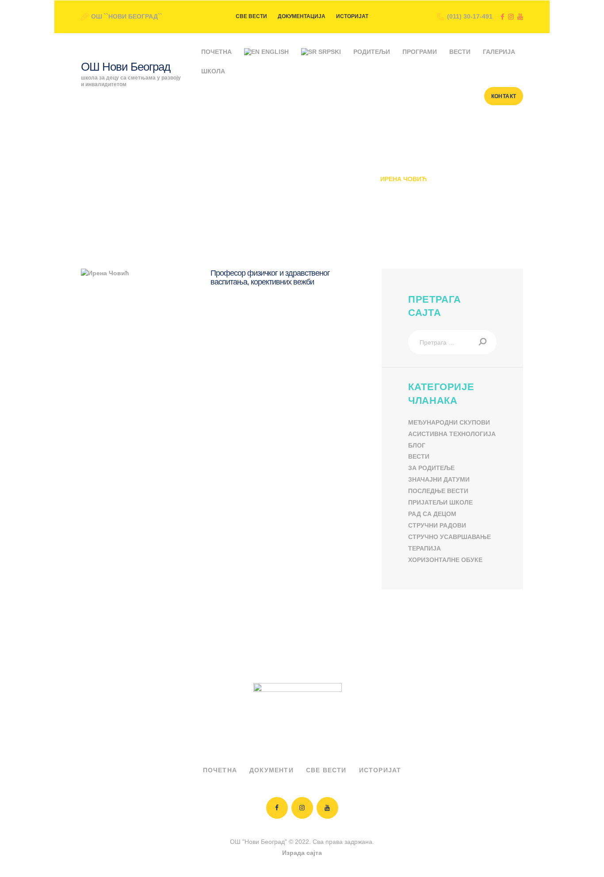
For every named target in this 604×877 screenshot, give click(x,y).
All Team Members (251, 178)
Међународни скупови (449, 422)
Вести (418, 456)
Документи (271, 770)
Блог (416, 445)
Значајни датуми (439, 479)
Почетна (192, 178)
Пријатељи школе (440, 502)
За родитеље (431, 467)
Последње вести (438, 490)
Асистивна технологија (452, 433)
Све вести (326, 770)
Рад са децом (432, 513)
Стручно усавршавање (449, 536)
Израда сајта (302, 852)
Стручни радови (437, 525)
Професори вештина (332, 178)
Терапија (424, 548)
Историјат (380, 770)
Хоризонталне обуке (445, 559)
